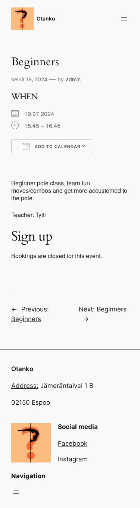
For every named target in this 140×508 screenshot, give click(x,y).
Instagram (73, 459)
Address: (24, 385)
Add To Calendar (57, 146)
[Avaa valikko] (124, 18)
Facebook (72, 443)
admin (73, 79)
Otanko (46, 18)
